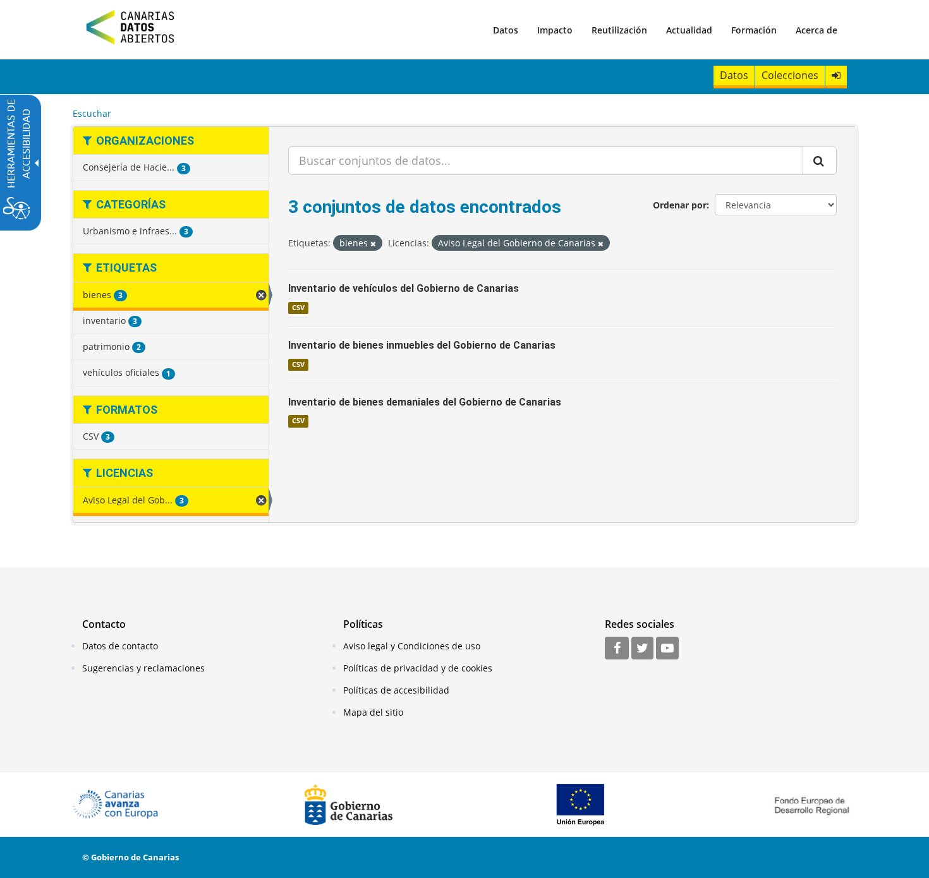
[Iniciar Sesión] (836, 75)
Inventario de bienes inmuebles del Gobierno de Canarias (422, 345)
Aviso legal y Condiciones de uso (411, 646)
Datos (505, 30)
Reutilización (619, 30)
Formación (754, 30)
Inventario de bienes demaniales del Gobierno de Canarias (424, 402)
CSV (298, 307)
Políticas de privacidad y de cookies (417, 668)
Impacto (555, 30)
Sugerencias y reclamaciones (143, 668)
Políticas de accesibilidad (396, 690)
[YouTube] (667, 649)
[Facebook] (617, 649)
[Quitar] (373, 243)
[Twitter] (642, 649)
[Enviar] (820, 160)
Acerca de (816, 30)
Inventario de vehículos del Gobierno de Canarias (403, 288)
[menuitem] (505, 29)
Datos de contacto (120, 646)
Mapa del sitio (373, 712)
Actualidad (689, 30)
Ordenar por (680, 205)
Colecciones (790, 75)
